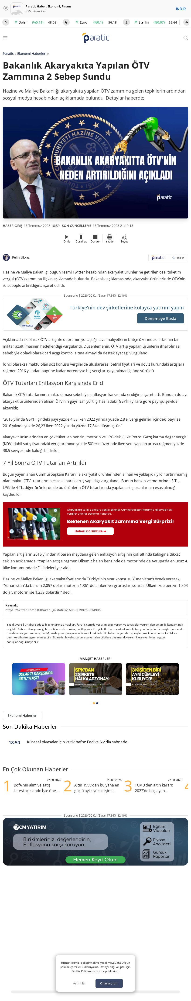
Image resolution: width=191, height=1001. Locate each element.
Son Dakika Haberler (30, 726)
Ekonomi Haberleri (31, 53)
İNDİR (181, 9)
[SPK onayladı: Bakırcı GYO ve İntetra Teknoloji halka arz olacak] (95, 679)
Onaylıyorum (109, 983)
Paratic (8, 53)
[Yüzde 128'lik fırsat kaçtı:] (152, 679)
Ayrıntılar (79, 983)
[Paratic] (95, 38)
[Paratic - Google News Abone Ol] (168, 259)
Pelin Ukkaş (21, 257)
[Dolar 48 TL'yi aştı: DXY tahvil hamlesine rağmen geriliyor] (38, 679)
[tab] (94, 703)
